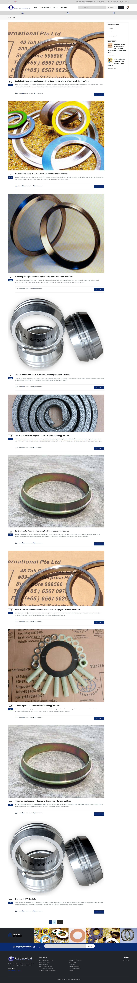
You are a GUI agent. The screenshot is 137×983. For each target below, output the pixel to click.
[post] (110, 46)
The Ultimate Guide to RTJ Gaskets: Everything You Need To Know (42, 375)
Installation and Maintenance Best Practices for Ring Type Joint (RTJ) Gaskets (47, 609)
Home (35, 7)
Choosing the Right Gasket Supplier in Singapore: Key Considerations (44, 276)
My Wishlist (114, 2)
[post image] (56, 50)
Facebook (122, 947)
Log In (127, 2)
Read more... (99, 94)
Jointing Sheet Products (75, 960)
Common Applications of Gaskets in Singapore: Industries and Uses (43, 801)
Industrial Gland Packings (45, 966)
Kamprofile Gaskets (74, 966)
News (31, 186)
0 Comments (39, 93)
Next (59, 922)
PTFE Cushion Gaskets (74, 968)
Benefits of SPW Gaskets (25, 899)
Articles (26, 186)
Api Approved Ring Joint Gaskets (47, 970)
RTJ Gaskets (72, 964)
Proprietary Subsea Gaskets (46, 960)
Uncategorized (28, 93)
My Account (100, 2)
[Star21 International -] (19, 7)
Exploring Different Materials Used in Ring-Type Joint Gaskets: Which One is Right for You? (52, 81)
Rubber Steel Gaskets (44, 962)
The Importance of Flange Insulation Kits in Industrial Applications (42, 435)
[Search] (121, 7)
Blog (121, 2)
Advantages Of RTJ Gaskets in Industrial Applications (37, 705)
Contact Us (64, 7)
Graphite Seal (72, 962)
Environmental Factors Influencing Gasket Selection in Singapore (42, 531)
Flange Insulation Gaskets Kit (46, 968)
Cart (107, 2)
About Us (55, 7)
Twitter (127, 947)
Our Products (45, 7)
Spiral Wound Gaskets (44, 964)
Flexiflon (71, 970)
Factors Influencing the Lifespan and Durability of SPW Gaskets (41, 174)
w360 (20, 93)
